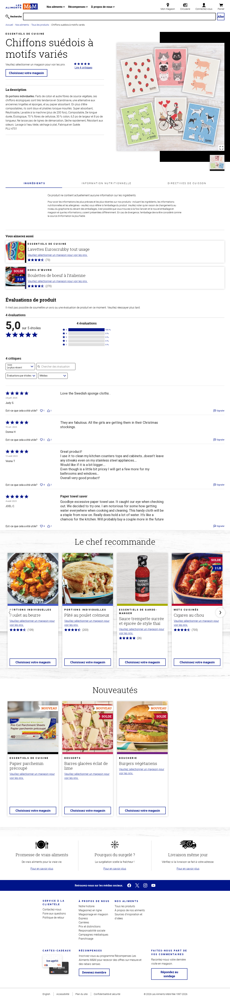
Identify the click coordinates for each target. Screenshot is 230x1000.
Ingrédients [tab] (34, 183)
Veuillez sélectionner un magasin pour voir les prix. (58, 255)
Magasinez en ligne (90, 910)
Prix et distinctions (90, 926)
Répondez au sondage (169, 974)
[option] (33, 612)
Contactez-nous (52, 909)
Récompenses (77, 7)
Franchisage (86, 938)
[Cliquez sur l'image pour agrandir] (170, 97)
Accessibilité (62, 994)
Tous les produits (40, 24)
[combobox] (20, 366)
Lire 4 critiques (83, 67)
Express (83, 918)
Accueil (9, 24)
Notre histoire (86, 906)
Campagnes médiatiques (93, 934)
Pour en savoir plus (41, 868)
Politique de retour (53, 917)
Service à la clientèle (53, 902)
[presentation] (34, 183)
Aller (221, 17)
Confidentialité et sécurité (107, 994)
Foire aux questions (54, 913)
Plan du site (81, 994)
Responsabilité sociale (92, 930)
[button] (86, 329)
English (46, 994)
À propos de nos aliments (130, 910)
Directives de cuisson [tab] (187, 183)
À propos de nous (102, 7)
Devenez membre (94, 972)
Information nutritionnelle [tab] (107, 183)
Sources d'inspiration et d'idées (128, 916)
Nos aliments (55, 7)
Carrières (84, 922)
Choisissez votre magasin (26, 73)
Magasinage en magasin (93, 914)
